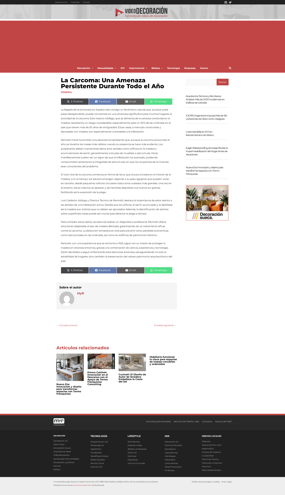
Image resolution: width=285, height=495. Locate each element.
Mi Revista (170, 470)
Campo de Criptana (211, 452)
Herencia (206, 466)
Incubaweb (96, 452)
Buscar (222, 82)
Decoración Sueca (62, 448)
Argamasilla (208, 448)
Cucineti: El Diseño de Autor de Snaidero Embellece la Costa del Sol (132, 378)
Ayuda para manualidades (66, 459)
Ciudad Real (208, 455)
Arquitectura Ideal (62, 451)
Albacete (206, 441)
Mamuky (132, 456)
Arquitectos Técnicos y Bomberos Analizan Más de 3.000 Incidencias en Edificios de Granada (205, 99)
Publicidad (75, 2)
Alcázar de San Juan (211, 445)
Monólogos (170, 456)
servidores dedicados (82, 485)
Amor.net (132, 452)
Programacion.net (99, 441)
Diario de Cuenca (210, 459)
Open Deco (58, 444)
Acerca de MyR (223, 421)
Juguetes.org (171, 452)
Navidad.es (170, 449)
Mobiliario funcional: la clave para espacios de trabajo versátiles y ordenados (163, 360)
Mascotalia (170, 459)
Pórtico (56, 469)
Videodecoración (61, 455)
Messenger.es (97, 445)
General (66, 92)
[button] (91, 68)
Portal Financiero (173, 467)
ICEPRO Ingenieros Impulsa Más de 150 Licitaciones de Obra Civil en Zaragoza (206, 117)
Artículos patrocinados (158, 421)
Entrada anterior (67, 325)
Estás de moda (135, 445)
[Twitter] (230, 2)
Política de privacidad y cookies (206, 482)
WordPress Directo (99, 456)
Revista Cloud (97, 463)
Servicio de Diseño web (186, 421)
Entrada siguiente (165, 325)
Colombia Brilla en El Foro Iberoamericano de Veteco (200, 133)
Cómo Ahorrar (171, 463)
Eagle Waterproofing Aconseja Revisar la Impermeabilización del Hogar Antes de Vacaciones (207, 151)
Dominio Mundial (173, 445)
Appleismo (96, 449)
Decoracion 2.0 (60, 441)
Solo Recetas (134, 441)
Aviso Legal (226, 482)
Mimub (57, 466)
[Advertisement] (142, 41)
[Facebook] (225, 2)
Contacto (86, 2)
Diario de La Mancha (212, 463)
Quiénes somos (61, 2)
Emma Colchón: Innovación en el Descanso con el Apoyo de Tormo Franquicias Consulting (97, 378)
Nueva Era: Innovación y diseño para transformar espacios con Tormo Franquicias (68, 389)
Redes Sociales (98, 459)
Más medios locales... (212, 470)
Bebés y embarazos (137, 449)
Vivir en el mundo (136, 463)
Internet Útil (96, 467)
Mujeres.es (133, 459)
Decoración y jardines (63, 462)
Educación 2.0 (171, 441)
